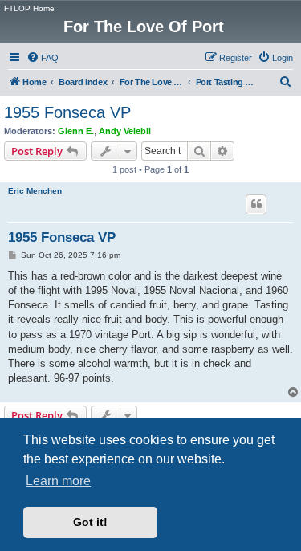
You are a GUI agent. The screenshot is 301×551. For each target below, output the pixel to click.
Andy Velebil (125, 131)
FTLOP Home (29, 8)
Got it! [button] (90, 522)
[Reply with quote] (256, 204)
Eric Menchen (35, 190)
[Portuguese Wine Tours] (288, 12)
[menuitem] (42, 57)
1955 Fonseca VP (67, 112)
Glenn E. (76, 131)
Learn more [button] (58, 481)
